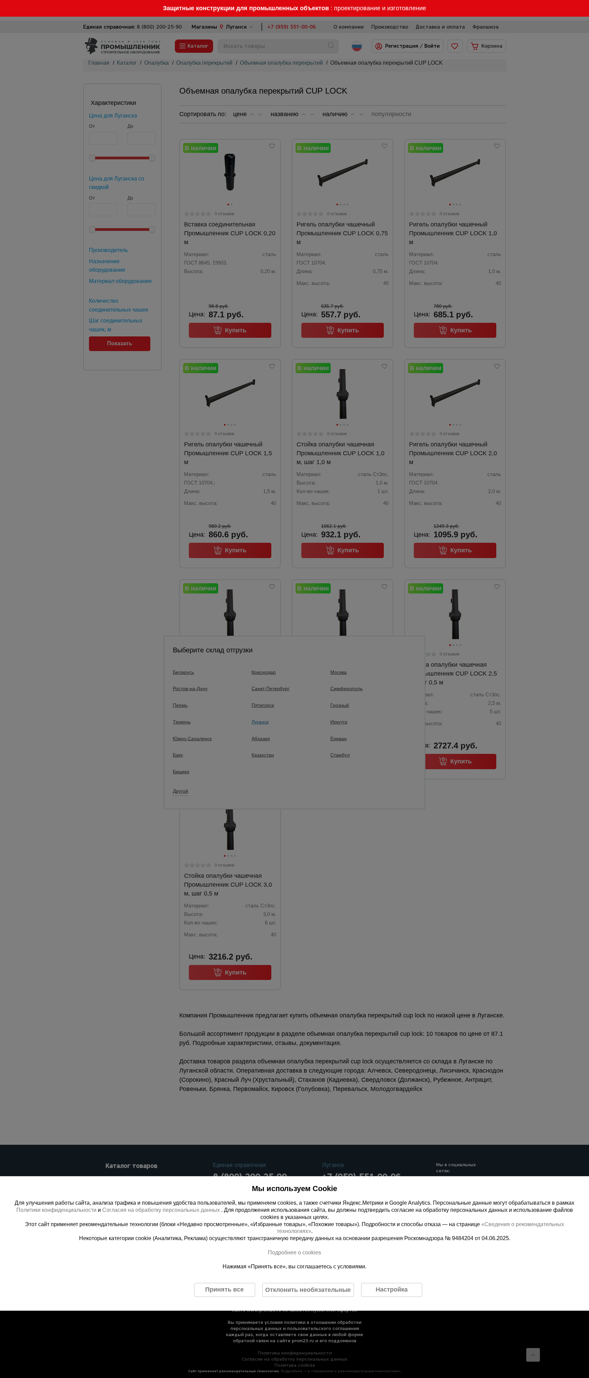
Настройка (392, 1289)
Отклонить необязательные (308, 1289)
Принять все (224, 1289)
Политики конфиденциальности (56, 1210)
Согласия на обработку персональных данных (161, 1210)
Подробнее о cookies (294, 1252)
